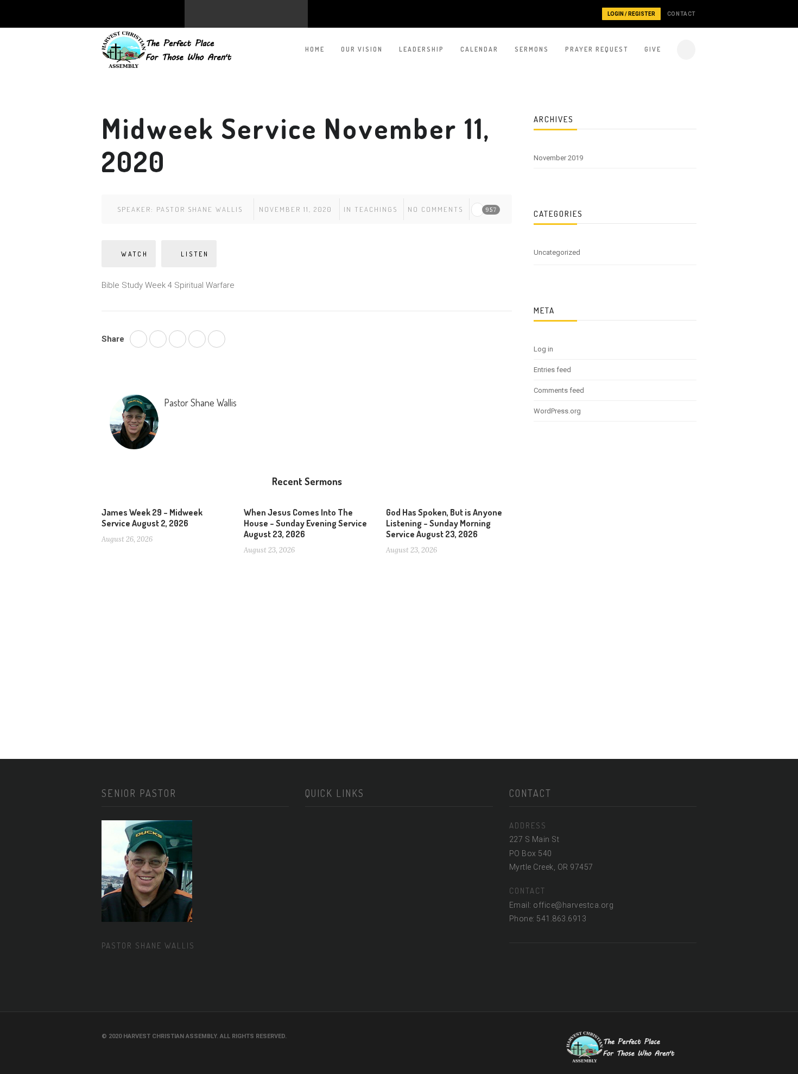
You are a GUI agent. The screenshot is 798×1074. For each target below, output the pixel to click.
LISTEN (195, 254)
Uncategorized (557, 252)
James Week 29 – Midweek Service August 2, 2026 (152, 518)
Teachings (375, 209)
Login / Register (631, 14)
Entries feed (552, 370)
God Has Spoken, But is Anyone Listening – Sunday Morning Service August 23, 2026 (444, 523)
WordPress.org (557, 411)
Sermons (532, 49)
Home (315, 49)
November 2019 (558, 158)
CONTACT (681, 14)
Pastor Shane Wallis (199, 209)
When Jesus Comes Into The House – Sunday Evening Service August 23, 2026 (305, 523)
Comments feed (559, 390)
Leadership (421, 49)
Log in (543, 349)
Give (652, 49)
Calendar (479, 49)
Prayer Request (596, 49)
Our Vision (362, 49)
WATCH (134, 254)
